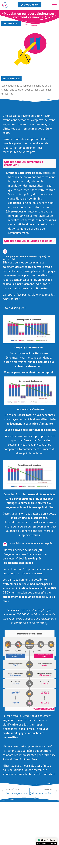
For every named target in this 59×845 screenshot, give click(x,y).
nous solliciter (31, 765)
